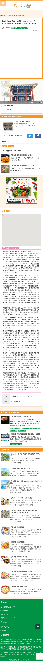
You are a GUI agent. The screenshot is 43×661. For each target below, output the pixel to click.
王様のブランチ (22, 430)
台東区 (4, 146)
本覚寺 (9, 109)
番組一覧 (5, 611)
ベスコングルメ (32, 428)
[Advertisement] (21, 54)
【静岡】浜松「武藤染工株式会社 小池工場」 (26, 434)
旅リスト (17, 660)
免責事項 (3, 631)
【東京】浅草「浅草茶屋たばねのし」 (23, 165)
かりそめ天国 (17, 428)
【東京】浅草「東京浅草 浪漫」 (21, 155)
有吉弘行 (11, 146)
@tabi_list (6, 614)
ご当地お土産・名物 (8, 607)
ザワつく (24, 428)
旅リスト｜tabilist (8, 618)
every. (11, 428)
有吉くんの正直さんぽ (21, 28)
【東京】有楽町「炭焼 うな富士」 (22, 416)
